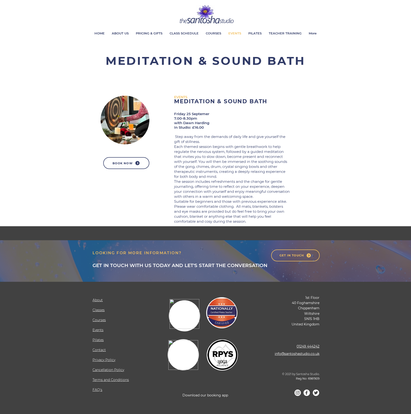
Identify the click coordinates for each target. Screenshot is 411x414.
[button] (285, 33)
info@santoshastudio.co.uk (297, 354)
